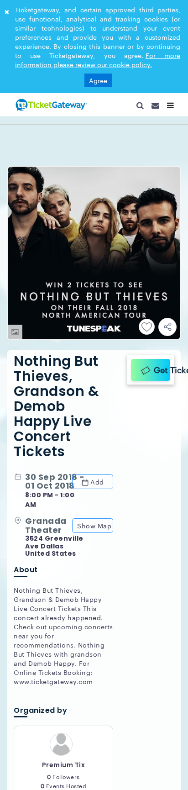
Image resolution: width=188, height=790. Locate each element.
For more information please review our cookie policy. (97, 60)
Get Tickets (159, 368)
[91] (50, 104)
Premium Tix (63, 769)
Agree (98, 80)
